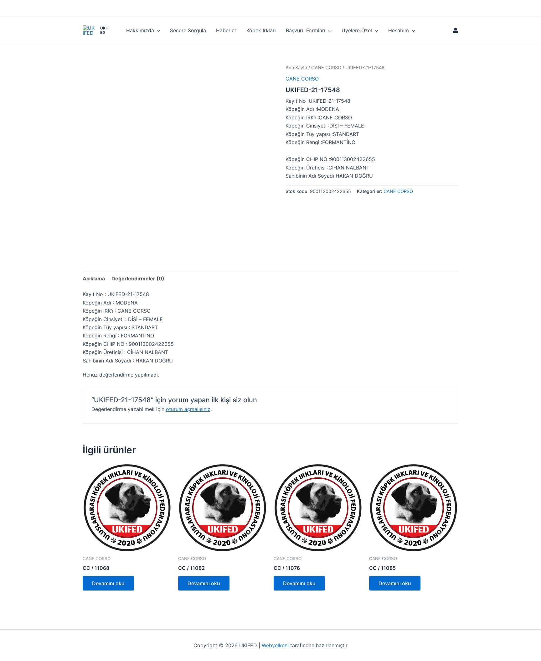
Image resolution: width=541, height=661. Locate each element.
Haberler (226, 30)
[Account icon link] (455, 30)
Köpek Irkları (261, 30)
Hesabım (398, 30)
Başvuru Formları (305, 30)
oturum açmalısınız (188, 409)
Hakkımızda (140, 30)
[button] (157, 30)
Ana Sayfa (296, 67)
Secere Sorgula (188, 30)
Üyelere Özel (357, 30)
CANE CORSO (326, 67)
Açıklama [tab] (94, 278)
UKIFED (104, 30)
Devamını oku (108, 583)
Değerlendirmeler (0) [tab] (137, 278)
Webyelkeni (275, 645)
